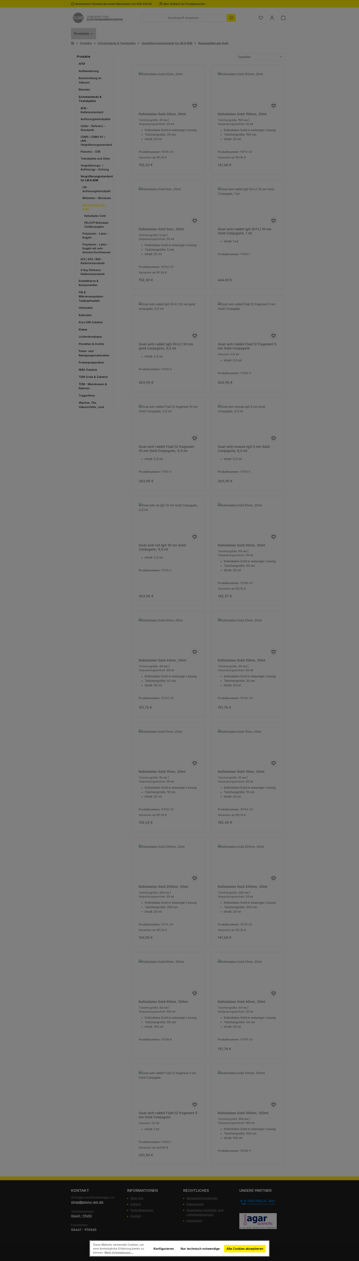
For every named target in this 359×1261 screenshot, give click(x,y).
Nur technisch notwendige (200, 1249)
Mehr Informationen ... (119, 1252)
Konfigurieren (164, 1249)
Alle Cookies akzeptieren (244, 1249)
